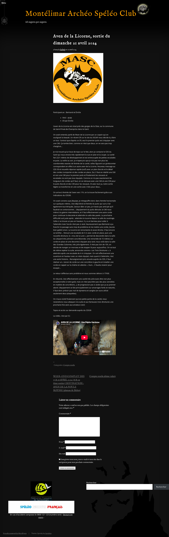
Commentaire (65, 414)
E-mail (62, 448)
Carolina (48, 533)
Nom (61, 442)
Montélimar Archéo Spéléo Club (81, 14)
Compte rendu (69, 365)
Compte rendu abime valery (102, 376)
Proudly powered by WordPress (15, 533)
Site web (62, 454)
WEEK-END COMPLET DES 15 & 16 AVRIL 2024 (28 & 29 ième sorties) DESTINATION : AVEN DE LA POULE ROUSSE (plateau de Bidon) (68, 383)
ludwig (62, 49)
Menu (4, 3)
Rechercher (91, 482)
